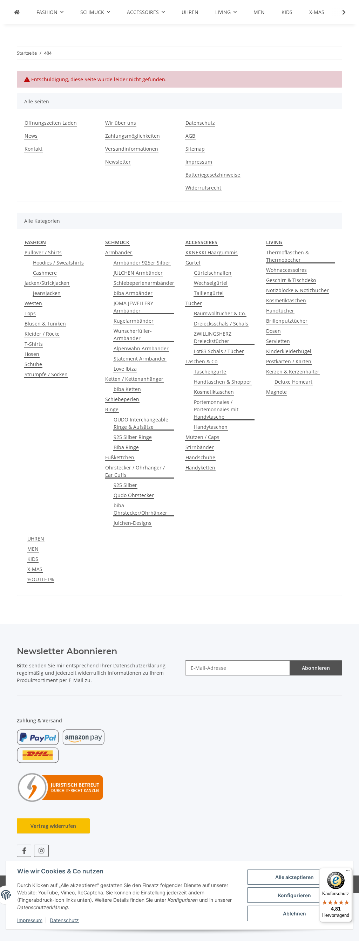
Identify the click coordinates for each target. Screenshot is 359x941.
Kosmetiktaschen (214, 392)
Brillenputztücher (286, 320)
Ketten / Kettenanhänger (134, 379)
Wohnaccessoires (286, 270)
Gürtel (192, 262)
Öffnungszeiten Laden (51, 122)
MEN (33, 548)
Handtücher (280, 310)
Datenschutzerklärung (139, 665)
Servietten (278, 341)
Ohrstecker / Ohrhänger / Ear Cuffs (135, 471)
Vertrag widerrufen (53, 826)
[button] (339, 12)
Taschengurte (210, 371)
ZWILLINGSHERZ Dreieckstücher (212, 337)
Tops (30, 313)
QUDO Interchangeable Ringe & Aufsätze (141, 423)
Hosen (32, 354)
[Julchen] (17, 12)
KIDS (32, 559)
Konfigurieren (294, 895)
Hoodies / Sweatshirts (58, 262)
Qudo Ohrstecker (134, 495)
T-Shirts (34, 344)
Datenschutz (64, 920)
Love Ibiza (125, 368)
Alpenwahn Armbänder (141, 348)
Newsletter (118, 161)
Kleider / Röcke (42, 333)
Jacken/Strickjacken (47, 283)
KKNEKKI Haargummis (211, 252)
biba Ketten (127, 389)
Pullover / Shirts (43, 252)
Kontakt (33, 148)
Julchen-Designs (132, 523)
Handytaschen (211, 427)
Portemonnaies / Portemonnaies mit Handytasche (216, 409)
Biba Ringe (126, 447)
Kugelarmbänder (134, 320)
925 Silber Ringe (133, 437)
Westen (33, 303)
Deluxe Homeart (293, 381)
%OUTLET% (40, 579)
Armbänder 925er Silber (142, 262)
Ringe (111, 409)
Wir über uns (120, 122)
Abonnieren (316, 668)
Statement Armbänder (140, 358)
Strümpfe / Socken (46, 374)
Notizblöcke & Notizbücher (297, 290)
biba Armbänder (133, 293)
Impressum (29, 920)
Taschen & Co (201, 361)
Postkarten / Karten (288, 361)
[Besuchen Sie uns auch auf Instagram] (41, 851)
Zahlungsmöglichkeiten (132, 135)
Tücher (193, 303)
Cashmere (45, 272)
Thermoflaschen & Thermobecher (287, 256)
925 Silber (125, 485)
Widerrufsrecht (203, 187)
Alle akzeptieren (294, 877)
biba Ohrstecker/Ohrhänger (140, 509)
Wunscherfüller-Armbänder (133, 335)
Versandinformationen (131, 148)
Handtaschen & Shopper (222, 381)
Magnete (276, 392)
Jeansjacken (47, 293)
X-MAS (34, 569)
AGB (190, 135)
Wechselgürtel (211, 283)
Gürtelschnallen (212, 272)
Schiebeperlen (122, 399)
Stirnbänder (199, 447)
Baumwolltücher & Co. (220, 313)
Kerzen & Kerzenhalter (292, 371)
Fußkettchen (119, 457)
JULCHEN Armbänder (138, 272)
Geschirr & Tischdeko (291, 280)
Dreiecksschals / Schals (221, 323)
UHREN (35, 538)
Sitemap (195, 148)
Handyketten (200, 467)
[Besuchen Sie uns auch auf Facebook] (24, 851)
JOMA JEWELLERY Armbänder (133, 307)
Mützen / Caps (202, 437)
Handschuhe (200, 457)
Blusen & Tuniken (45, 323)
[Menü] (348, 872)
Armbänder (118, 252)
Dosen (273, 331)
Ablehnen (294, 913)
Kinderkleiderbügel (288, 351)
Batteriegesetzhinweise (212, 174)
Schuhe (33, 364)
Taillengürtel (209, 293)
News (31, 135)
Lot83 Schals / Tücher (219, 351)
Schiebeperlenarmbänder (144, 283)
